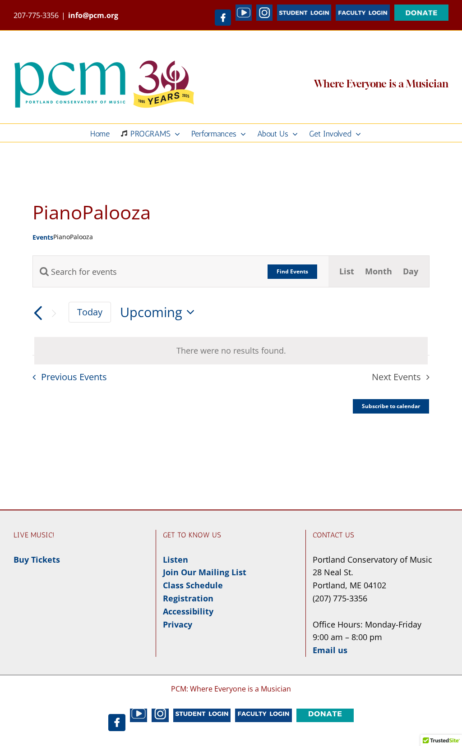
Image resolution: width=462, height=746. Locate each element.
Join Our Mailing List (204, 572)
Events (42, 237)
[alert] (231, 350)
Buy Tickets (37, 559)
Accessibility (188, 611)
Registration (188, 598)
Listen (175, 559)
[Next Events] (54, 313)
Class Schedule (193, 585)
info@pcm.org (93, 15)
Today (89, 311)
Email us (330, 650)
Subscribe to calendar (391, 406)
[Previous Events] (37, 313)
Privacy (177, 624)
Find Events (292, 271)
